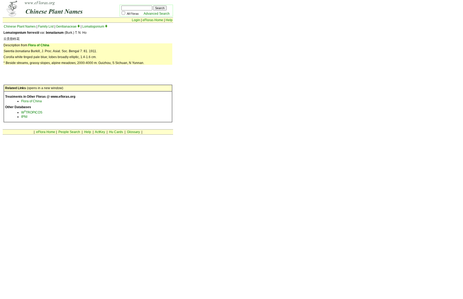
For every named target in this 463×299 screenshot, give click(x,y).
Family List (46, 26)
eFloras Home (153, 20)
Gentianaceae (66, 26)
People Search (69, 132)
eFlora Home (45, 132)
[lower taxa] (78, 26)
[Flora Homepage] (53, 15)
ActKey (100, 132)
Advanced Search (157, 14)
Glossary (133, 132)
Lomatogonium (93, 26)
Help (169, 20)
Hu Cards (116, 132)
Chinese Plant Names (20, 26)
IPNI (24, 117)
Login (136, 20)
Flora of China (38, 45)
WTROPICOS (31, 112)
